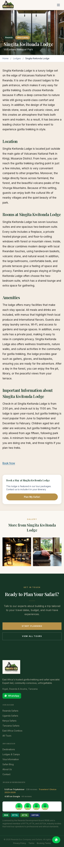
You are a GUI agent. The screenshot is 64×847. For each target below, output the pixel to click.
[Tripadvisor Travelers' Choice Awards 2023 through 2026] (32, 806)
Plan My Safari (32, 497)
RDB (6, 815)
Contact (6, 774)
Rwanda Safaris (10, 710)
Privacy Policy (19, 843)
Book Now (8, 463)
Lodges (17, 58)
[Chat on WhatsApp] (56, 839)
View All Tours (32, 636)
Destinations (8, 749)
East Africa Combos (12, 730)
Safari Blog (8, 764)
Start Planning (32, 626)
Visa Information (10, 759)
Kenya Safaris (9, 720)
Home (5, 58)
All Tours (6, 735)
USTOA (35, 815)
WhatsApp (13, 695)
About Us (7, 769)
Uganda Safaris (10, 715)
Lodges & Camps (11, 754)
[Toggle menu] (58, 5)
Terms (31, 843)
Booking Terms (44, 843)
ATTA (24, 815)
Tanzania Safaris (10, 725)
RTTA (15, 815)
